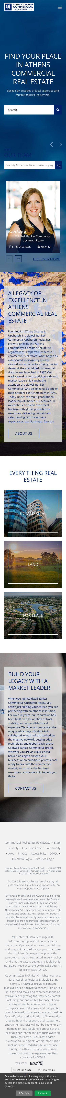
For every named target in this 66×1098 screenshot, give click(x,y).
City (24, 848)
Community (53, 848)
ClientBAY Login (22, 859)
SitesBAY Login (45, 859)
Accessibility (38, 853)
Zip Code (36, 848)
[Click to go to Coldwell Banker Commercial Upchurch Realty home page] (19, 7)
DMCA (54, 853)
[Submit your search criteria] (57, 110)
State (57, 842)
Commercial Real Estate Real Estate (27, 842)
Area (11, 853)
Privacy (22, 853)
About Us (23, 433)
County (13, 848)
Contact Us (25, 788)
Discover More (46, 259)
